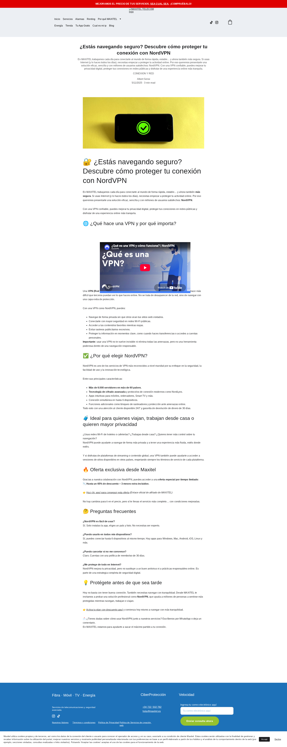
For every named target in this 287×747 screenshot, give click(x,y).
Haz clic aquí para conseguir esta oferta (107, 492)
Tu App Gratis (82, 25)
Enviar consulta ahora (199, 721)
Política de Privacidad (108, 722)
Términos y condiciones (83, 722)
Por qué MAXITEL (107, 19)
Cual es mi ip (99, 25)
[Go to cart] (230, 22)
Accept (264, 739)
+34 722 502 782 (152, 707)
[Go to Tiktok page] (212, 22)
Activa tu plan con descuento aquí (104, 609)
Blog (111, 25)
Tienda (69, 25)
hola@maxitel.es (152, 711)
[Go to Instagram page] (216, 22)
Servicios (68, 19)
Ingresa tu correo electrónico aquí (198, 705)
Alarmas (79, 19)
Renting (91, 19)
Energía (58, 25)
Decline (278, 739)
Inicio (57, 19)
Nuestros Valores (60, 722)
